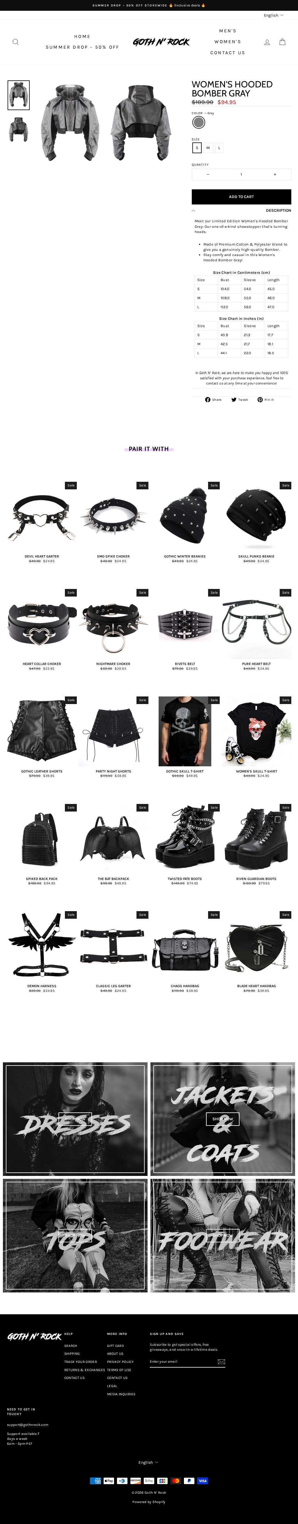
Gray (199, 122)
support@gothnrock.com (27, 1425)
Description (278, 210)
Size (196, 139)
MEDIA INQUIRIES (121, 1394)
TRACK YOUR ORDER (80, 1362)
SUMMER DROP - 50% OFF (82, 47)
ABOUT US (115, 1354)
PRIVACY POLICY (120, 1362)
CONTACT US (228, 52)
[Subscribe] (221, 1361)
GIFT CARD (115, 1346)
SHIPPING (72, 1354)
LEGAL (112, 1386)
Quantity (200, 165)
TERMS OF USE (119, 1370)
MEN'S (228, 30)
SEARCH (70, 1346)
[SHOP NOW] (75, 1119)
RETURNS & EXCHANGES (84, 1370)
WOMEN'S (227, 41)
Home (82, 36)
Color (203, 113)
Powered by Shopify (148, 1502)
